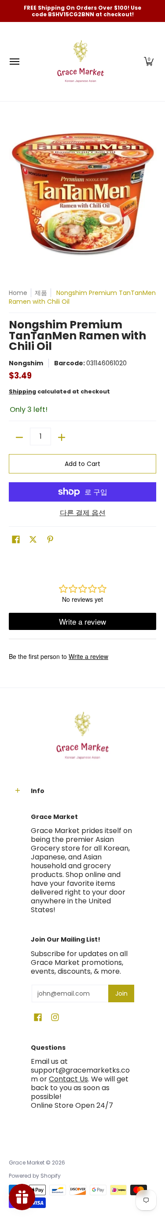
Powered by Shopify (35, 1175)
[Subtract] (19, 437)
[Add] (61, 437)
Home (18, 292)
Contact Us (68, 1079)
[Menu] (14, 61)
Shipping (22, 391)
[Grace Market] (80, 61)
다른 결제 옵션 (83, 513)
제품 (41, 292)
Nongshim (26, 363)
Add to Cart (82, 463)
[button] (148, 61)
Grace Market (26, 1162)
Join (121, 993)
